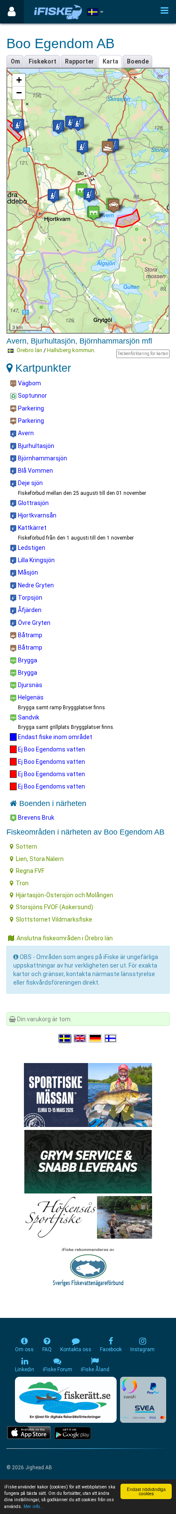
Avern (25, 433)
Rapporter (79, 61)
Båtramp (29, 635)
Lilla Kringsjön (36, 560)
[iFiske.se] (58, 11)
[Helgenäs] (81, 190)
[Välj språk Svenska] (65, 1038)
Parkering (30, 408)
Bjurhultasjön (35, 445)
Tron (22, 883)
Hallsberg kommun (70, 350)
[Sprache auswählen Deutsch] (95, 1038)
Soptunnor (32, 395)
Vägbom (29, 383)
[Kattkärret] (82, 147)
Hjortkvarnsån (36, 515)
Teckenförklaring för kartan (142, 353)
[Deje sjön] (78, 124)
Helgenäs (30, 697)
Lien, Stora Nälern (40, 858)
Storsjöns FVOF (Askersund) (54, 907)
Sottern (26, 846)
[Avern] (89, 195)
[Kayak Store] (88, 1161)
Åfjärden (29, 610)
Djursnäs (29, 685)
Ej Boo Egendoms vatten (51, 749)
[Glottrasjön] (18, 125)
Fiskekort (42, 61)
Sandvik (28, 717)
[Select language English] (80, 1038)
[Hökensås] (88, 1217)
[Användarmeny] (11, 11)
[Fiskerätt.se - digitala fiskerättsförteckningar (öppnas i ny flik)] (66, 1400)
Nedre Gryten (35, 585)
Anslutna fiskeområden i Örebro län (65, 938)
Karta (110, 61)
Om (15, 61)
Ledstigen (31, 547)
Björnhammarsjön (42, 458)
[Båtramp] (107, 148)
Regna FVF (30, 870)
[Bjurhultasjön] (58, 127)
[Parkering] (113, 206)
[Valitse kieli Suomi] (111, 1038)
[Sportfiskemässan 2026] (88, 1094)
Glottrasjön (33, 503)
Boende (138, 61)
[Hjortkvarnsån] (53, 196)
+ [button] (19, 80)
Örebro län (29, 350)
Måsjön (27, 572)
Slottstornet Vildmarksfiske (54, 919)
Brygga (27, 660)
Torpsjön (29, 597)
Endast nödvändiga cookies (146, 1491)
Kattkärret (32, 527)
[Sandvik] (93, 213)
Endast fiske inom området (54, 737)
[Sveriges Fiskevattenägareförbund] (88, 1266)
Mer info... (33, 1506)
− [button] (19, 92)
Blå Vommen (35, 470)
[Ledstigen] (71, 122)
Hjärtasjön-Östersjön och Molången (64, 895)
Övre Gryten (33, 622)
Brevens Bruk (35, 817)
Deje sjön (30, 483)
